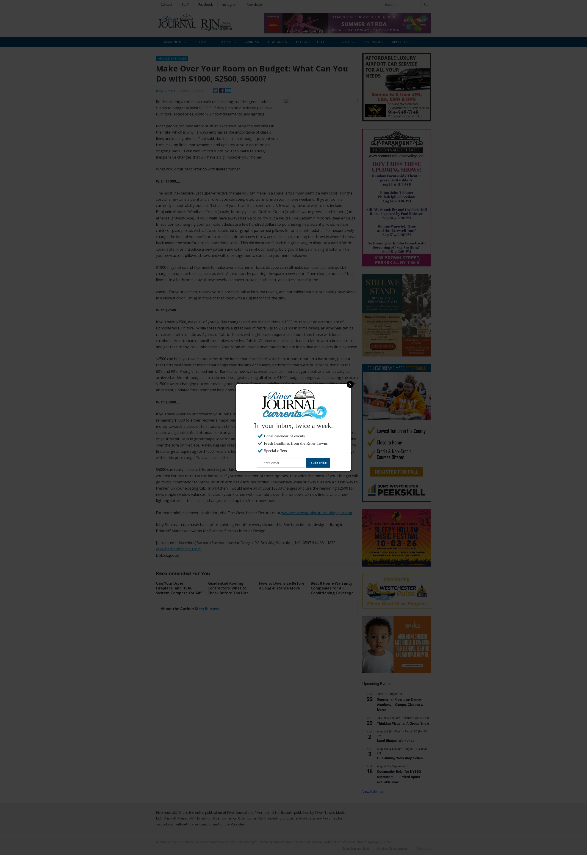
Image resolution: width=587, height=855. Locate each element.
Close (350, 384)
